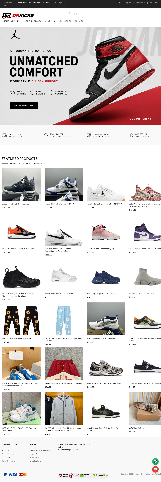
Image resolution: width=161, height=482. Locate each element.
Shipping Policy (36, 461)
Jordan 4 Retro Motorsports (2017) (59, 204)
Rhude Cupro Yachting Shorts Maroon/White (63, 383)
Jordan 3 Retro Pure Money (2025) (59, 293)
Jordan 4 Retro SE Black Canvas (15, 204)
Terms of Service (8, 461)
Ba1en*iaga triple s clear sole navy (102, 293)
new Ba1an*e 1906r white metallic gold (104, 383)
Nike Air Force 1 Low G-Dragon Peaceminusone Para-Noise (58, 249)
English (155, 3)
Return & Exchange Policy (40, 450)
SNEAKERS (16, 21)
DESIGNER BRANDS (33, 21)
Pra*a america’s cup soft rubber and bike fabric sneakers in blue (20, 384)
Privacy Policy (35, 457)
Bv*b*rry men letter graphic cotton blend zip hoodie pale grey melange (63, 429)
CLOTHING (50, 21)
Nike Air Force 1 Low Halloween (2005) (18, 248)
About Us (5, 450)
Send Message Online (68, 449)
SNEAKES (79, 21)
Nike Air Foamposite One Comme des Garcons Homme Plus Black (18, 294)
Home (6, 21)
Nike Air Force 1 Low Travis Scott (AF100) (104, 204)
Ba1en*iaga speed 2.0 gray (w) (142, 293)
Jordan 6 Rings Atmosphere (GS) (100, 248)
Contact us (8, 3)
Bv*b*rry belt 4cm (137, 428)
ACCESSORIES (65, 21)
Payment (33, 454)
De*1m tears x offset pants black (16, 338)
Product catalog (8, 454)
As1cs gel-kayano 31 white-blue (101, 338)
